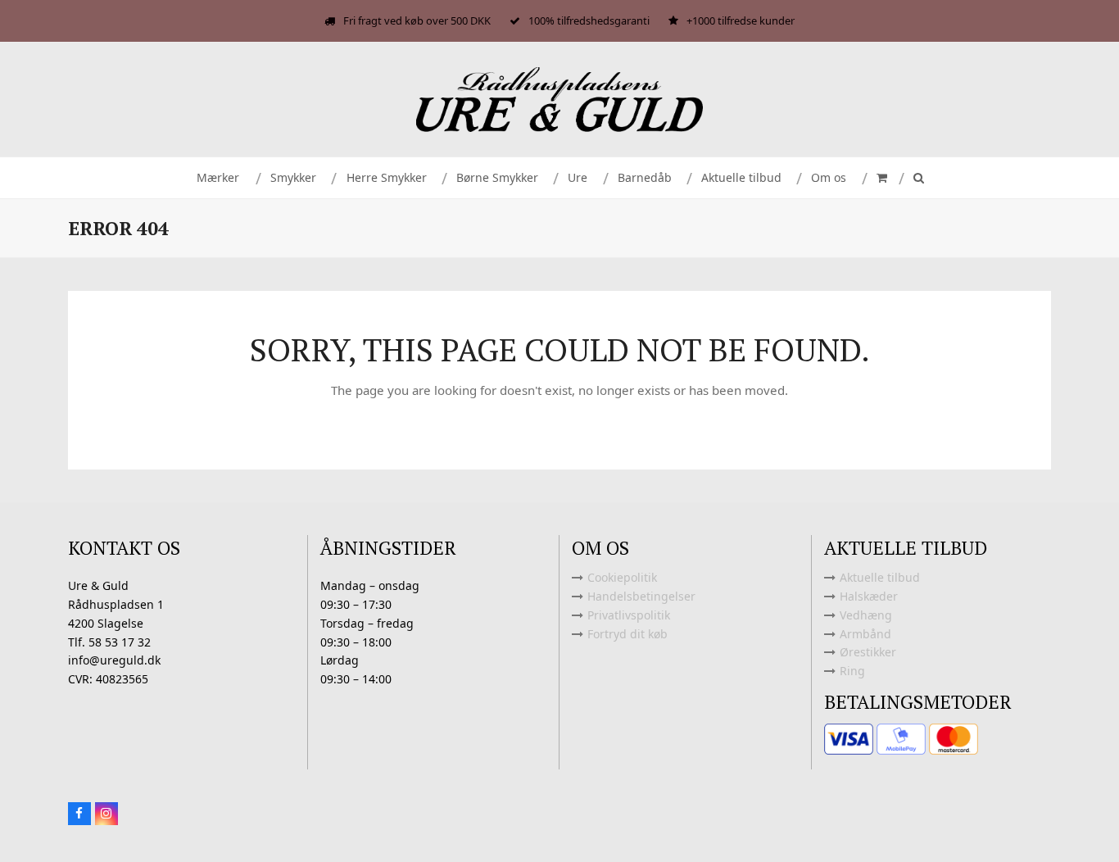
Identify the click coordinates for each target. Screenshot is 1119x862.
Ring (852, 670)
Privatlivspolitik (628, 615)
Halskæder (869, 596)
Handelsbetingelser (641, 596)
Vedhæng (866, 615)
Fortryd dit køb (627, 634)
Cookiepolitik (622, 577)
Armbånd (865, 634)
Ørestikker (868, 652)
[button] (880, 177)
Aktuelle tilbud (880, 577)
